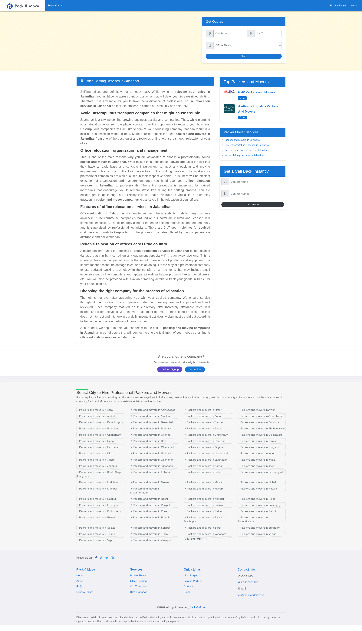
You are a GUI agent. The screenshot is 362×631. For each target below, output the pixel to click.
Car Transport (138, 586)
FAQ (79, 586)
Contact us (195, 369)
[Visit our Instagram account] (112, 558)
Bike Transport (138, 591)
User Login (190, 575)
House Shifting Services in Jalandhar (244, 155)
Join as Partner (193, 580)
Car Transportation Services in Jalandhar (246, 150)
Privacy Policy (84, 591)
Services (136, 569)
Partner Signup (170, 369)
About (79, 580)
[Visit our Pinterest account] (101, 558)
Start (243, 56)
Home (80, 575)
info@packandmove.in (251, 594)
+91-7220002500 (248, 582)
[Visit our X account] (106, 558)
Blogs (187, 591)
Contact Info (246, 569)
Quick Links (192, 569)
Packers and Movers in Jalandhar (242, 140)
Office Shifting (138, 580)
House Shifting (138, 575)
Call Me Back (252, 204)
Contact (188, 586)
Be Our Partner (338, 5)
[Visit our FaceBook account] (96, 558)
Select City (54, 5)
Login (354, 5)
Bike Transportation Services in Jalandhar (246, 145)
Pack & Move (85, 569)
